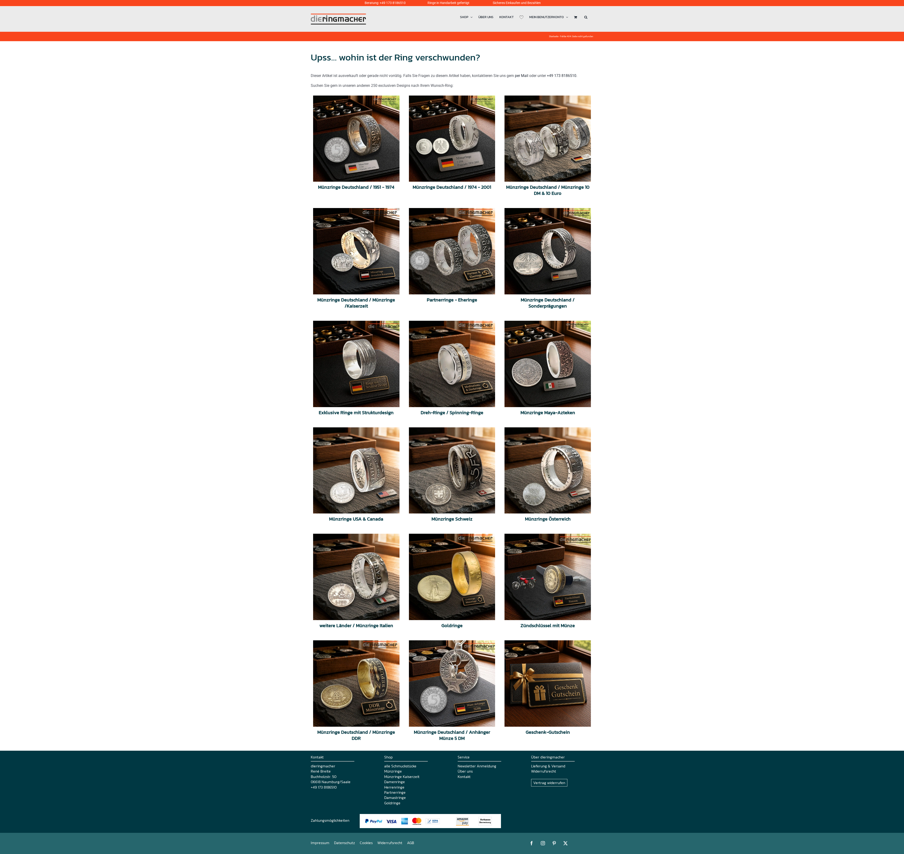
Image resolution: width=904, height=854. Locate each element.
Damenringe (394, 782)
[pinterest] (554, 843)
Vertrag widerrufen (549, 783)
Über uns (465, 771)
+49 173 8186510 (393, 3)
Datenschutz (344, 843)
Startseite (553, 36)
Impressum (320, 843)
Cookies (366, 843)
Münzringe (393, 771)
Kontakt (464, 776)
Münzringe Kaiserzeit (402, 776)
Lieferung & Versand (548, 766)
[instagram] (543, 843)
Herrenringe (394, 787)
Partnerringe (395, 792)
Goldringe (392, 803)
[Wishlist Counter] (521, 16)
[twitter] (565, 843)
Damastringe (395, 797)
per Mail (521, 75)
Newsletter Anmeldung (477, 766)
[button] (585, 16)
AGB (410, 843)
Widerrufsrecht (543, 771)
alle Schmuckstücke (400, 766)
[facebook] (531, 843)
